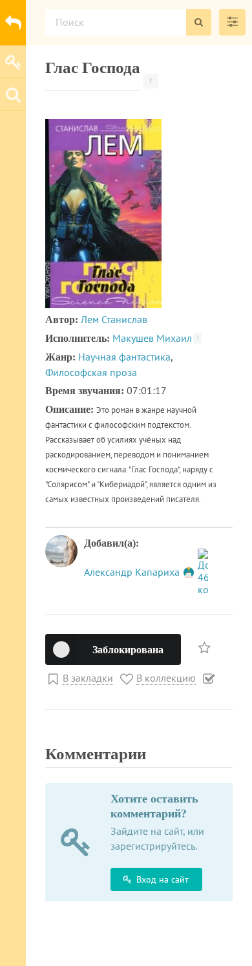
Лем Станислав (114, 319)
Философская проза (91, 372)
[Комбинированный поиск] (232, 22)
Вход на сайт (162, 879)
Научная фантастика (124, 356)
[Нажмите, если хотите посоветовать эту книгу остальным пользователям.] (206, 647)
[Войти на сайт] (13, 61)
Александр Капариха (133, 571)
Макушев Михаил (156, 337)
